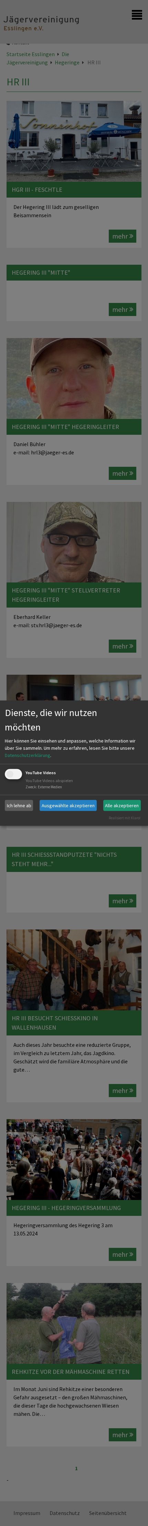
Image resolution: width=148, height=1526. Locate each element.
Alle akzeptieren (122, 805)
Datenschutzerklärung (27, 755)
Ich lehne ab (19, 805)
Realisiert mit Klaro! (124, 817)
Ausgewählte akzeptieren (68, 805)
